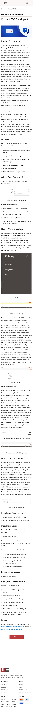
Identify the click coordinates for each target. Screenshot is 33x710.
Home (3, 9)
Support (3, 687)
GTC (20, 687)
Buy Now (16, 637)
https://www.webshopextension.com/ (12, 626)
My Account (4, 689)
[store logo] (4, 3)
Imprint (21, 684)
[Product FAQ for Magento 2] (16, 36)
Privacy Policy (23, 689)
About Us (3, 684)
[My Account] (26, 3)
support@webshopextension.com (11, 629)
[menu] (30, 3)
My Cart (3, 692)
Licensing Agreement (25, 692)
